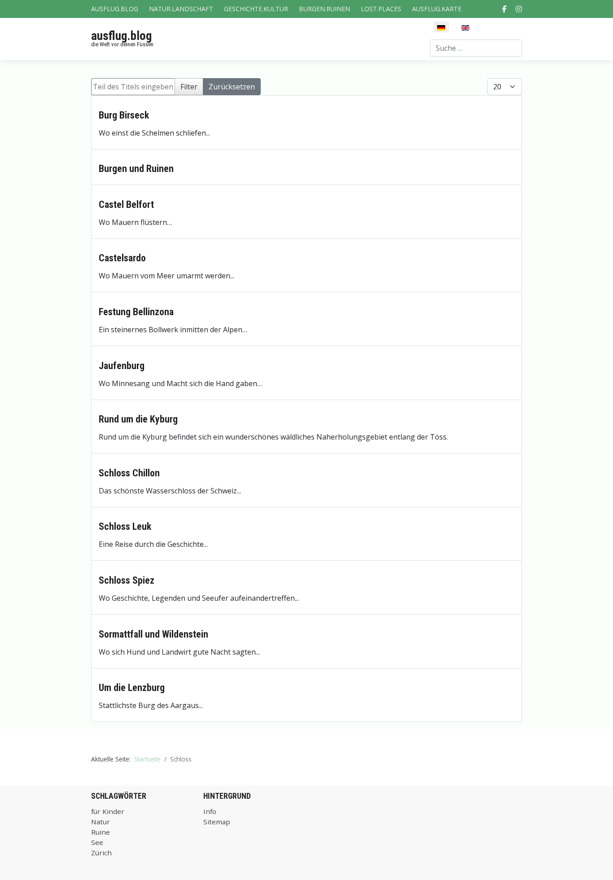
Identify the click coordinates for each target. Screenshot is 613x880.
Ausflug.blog (114, 8)
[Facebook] (504, 9)
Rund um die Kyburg (138, 419)
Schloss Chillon (129, 473)
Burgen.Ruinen (324, 8)
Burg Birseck (124, 115)
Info (209, 811)
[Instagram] (519, 9)
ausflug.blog (121, 36)
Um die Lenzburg (132, 687)
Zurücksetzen (232, 87)
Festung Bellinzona (136, 311)
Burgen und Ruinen (136, 168)
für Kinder (107, 811)
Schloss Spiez (126, 580)
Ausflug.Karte (436, 8)
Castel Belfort (126, 204)
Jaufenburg (121, 365)
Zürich (101, 852)
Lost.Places (381, 8)
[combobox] (476, 48)
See (97, 842)
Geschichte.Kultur (256, 8)
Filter (188, 87)
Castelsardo (122, 258)
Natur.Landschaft (181, 8)
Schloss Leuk (125, 526)
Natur (100, 821)
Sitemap (216, 821)
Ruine (100, 831)
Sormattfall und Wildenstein (153, 634)
